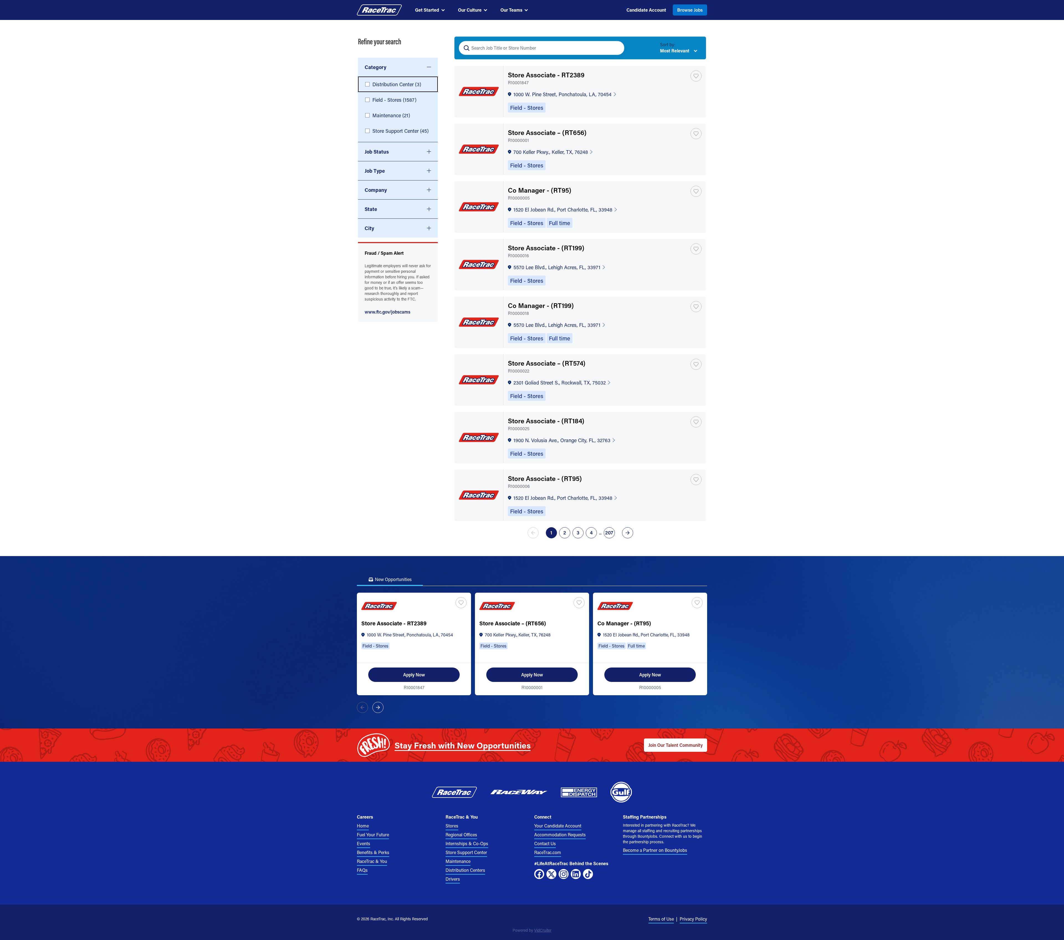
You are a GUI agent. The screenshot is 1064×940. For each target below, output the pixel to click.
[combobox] (398, 67)
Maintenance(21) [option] (391, 115)
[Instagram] (564, 874)
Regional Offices (461, 834)
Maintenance (458, 861)
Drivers (453, 879)
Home (363, 826)
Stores (452, 826)
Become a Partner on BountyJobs (655, 850)
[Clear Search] (617, 48)
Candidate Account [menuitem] (646, 10)
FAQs (362, 870)
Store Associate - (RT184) (546, 420)
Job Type (375, 170)
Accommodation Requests (560, 834)
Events (363, 843)
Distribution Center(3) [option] (396, 84)
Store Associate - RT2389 (546, 74)
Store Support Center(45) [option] (400, 131)
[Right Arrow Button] (377, 707)
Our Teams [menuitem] (511, 10)
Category (375, 67)
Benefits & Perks (373, 852)
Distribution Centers (465, 870)
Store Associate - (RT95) (545, 478)
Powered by (532, 930)
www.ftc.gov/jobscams (387, 312)
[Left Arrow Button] (362, 707)
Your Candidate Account (557, 826)
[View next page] (626, 532)
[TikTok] (588, 874)
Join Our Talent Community (675, 745)
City (369, 228)
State (371, 209)
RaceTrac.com (547, 852)
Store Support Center (466, 852)
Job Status (377, 151)
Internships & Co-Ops (467, 843)
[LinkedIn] (576, 874)
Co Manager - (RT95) (539, 190)
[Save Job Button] (696, 75)
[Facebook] (539, 874)
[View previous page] (534, 532)
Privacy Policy (693, 919)
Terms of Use (661, 919)
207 (609, 532)
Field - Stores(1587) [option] (394, 99)
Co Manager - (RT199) (541, 305)
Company (376, 190)
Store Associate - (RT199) (546, 247)
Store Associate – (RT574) (546, 363)
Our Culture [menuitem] (470, 10)
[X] (551, 874)
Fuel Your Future (373, 834)
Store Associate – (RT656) (547, 132)
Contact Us (545, 843)
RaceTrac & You (372, 861)
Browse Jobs (690, 10)
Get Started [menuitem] (427, 10)
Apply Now (414, 674)
